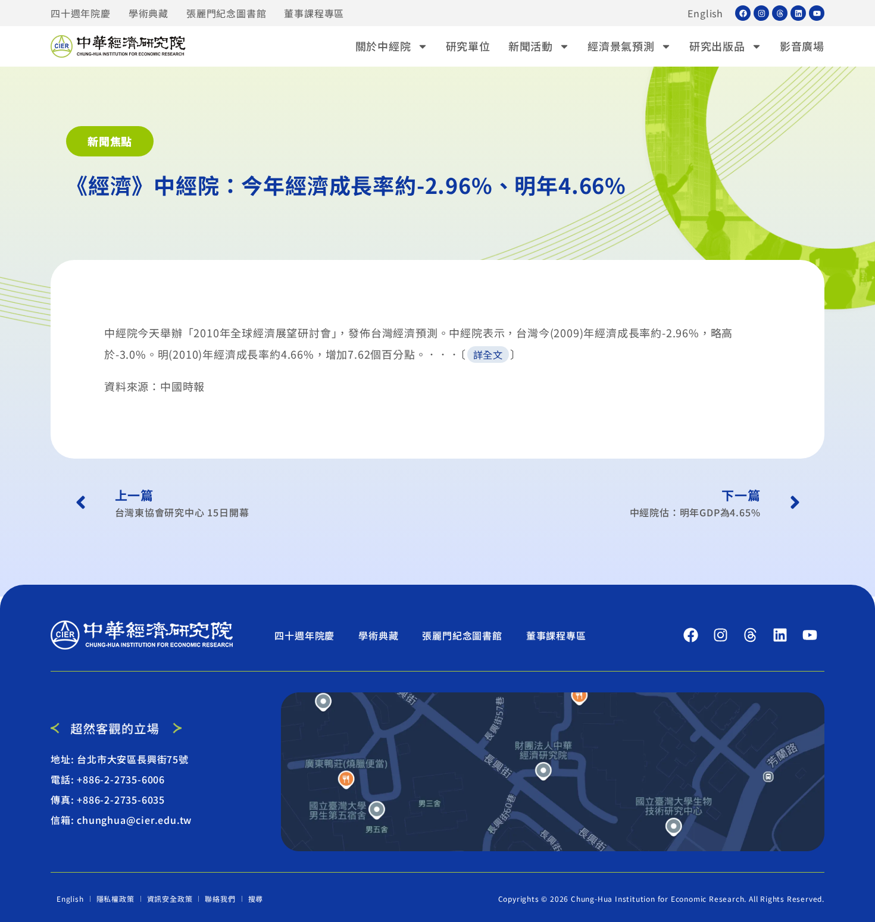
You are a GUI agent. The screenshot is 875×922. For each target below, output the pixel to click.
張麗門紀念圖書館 (226, 13)
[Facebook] (743, 13)
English (705, 13)
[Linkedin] (798, 13)
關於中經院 (383, 46)
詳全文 (488, 354)
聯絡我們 (220, 898)
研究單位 (468, 46)
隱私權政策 (115, 898)
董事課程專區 (314, 13)
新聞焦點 (110, 141)
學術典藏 (148, 13)
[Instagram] (761, 13)
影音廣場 (802, 46)
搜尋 (256, 898)
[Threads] (780, 13)
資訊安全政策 (170, 898)
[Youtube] (816, 13)
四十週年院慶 (81, 13)
